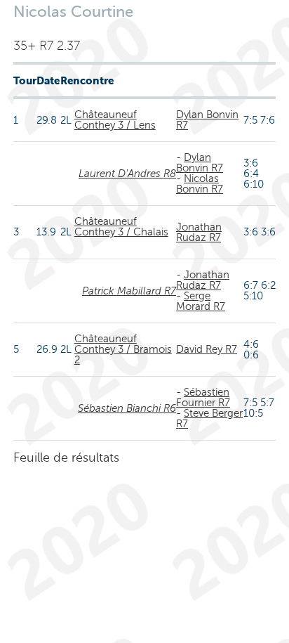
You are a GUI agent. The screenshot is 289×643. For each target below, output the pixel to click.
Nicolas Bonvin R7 (199, 184)
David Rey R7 (206, 349)
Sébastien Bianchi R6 (127, 408)
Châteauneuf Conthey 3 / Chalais (121, 227)
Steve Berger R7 (209, 418)
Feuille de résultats (66, 457)
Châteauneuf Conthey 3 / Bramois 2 (123, 349)
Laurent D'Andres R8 (127, 173)
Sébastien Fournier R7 (203, 397)
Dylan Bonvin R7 (207, 120)
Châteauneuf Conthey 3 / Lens (115, 120)
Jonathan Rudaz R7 (199, 232)
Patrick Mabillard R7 (129, 291)
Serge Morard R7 (200, 301)
